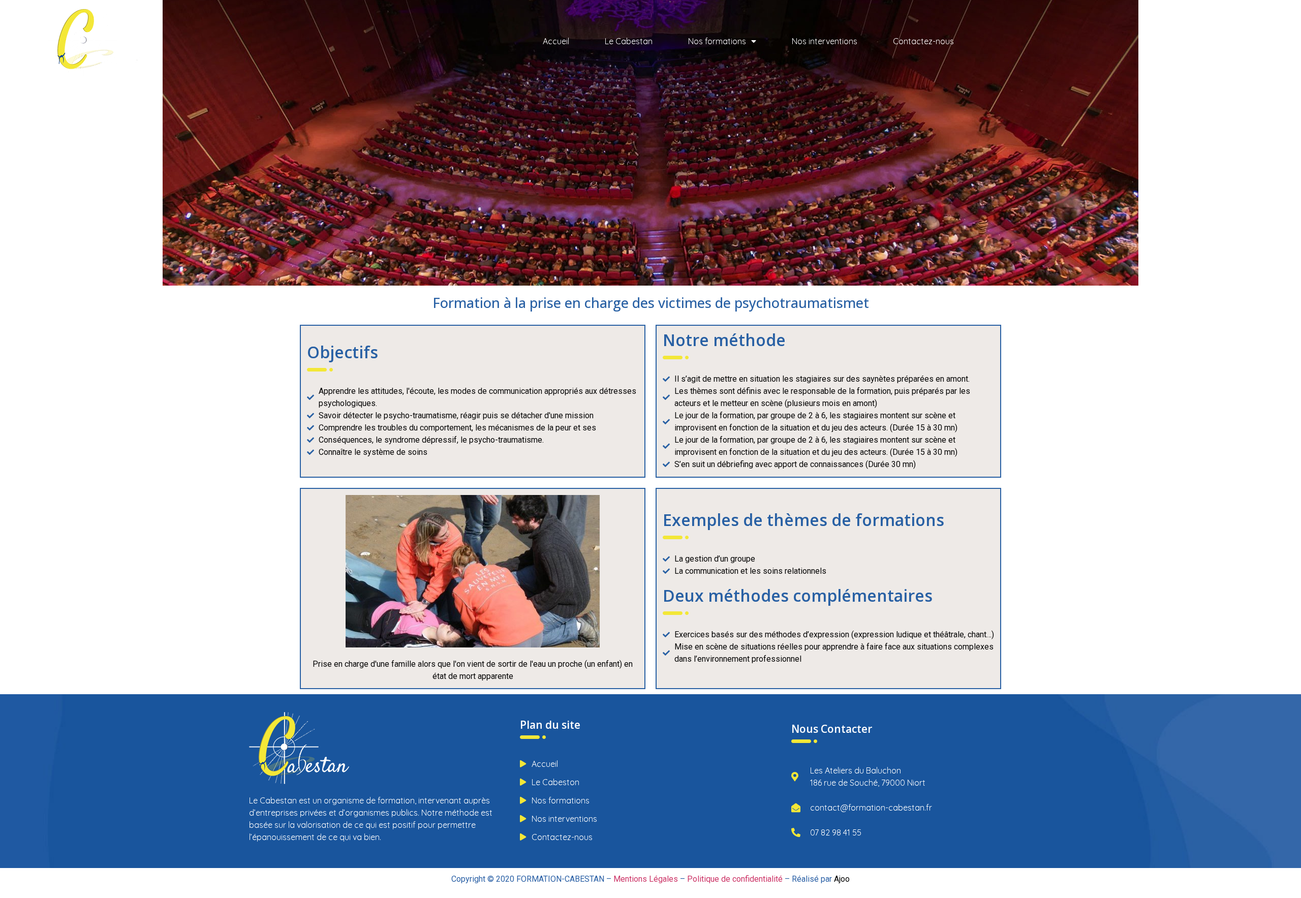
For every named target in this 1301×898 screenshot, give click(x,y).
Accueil (556, 41)
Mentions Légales (645, 879)
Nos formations (717, 41)
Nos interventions (824, 41)
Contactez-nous (923, 41)
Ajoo (842, 879)
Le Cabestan (629, 41)
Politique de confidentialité (735, 879)
